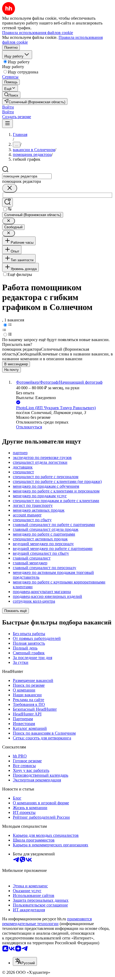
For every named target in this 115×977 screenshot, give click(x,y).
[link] (11, 95)
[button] (8, 107)
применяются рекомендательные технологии (47, 921)
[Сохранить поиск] (7, 202)
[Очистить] (9, 188)
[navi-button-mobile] (7, 123)
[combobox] (27, 176)
